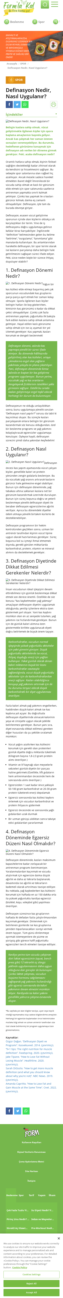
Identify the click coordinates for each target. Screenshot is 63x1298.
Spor (41, 22)
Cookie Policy (19, 1267)
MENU (55, 5)
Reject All (31, 1283)
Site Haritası (31, 1171)
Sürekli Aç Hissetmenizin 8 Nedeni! (18, 1228)
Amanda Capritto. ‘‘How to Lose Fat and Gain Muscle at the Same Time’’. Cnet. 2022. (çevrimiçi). (31, 1087)
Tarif (31, 1195)
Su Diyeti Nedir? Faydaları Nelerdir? (42, 1210)
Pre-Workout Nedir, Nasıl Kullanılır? (42, 1228)
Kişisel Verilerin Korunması (31, 1151)
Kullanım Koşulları (31, 1142)
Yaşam (42, 1195)
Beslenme (17, 22)
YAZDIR (53, 104)
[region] (31, 1266)
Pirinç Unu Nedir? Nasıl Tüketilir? (18, 1219)
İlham (52, 1195)
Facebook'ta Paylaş (9, 104)
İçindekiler (31, 114)
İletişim (31, 1180)
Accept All (31, 1292)
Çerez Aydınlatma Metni (31, 1161)
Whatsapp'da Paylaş (25, 104)
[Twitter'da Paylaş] (17, 104)
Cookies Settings (31, 1274)
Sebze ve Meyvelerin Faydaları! (42, 1219)
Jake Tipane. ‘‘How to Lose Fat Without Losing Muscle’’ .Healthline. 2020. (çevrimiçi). (28, 1060)
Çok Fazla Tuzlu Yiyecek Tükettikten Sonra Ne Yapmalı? (18, 1210)
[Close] (59, 1238)
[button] (45, 4)
